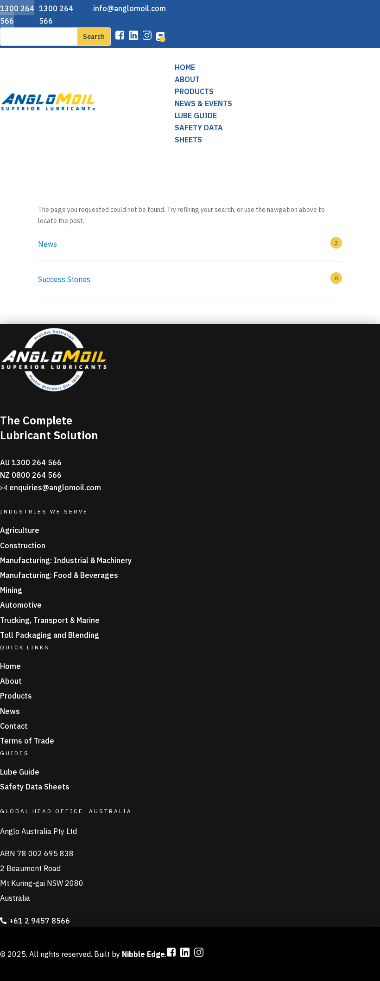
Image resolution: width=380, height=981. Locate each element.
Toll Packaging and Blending (49, 635)
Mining (11, 590)
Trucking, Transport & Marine (50, 620)
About (187, 79)
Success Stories (64, 279)
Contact (14, 726)
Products (194, 91)
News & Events (203, 103)
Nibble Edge (143, 954)
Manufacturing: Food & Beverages (59, 575)
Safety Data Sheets (35, 786)
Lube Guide (196, 115)
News (47, 244)
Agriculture (19, 530)
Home (185, 67)
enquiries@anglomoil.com (55, 487)
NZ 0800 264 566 (31, 475)
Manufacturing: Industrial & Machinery (66, 560)
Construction (22, 545)
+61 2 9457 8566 (39, 920)
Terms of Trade (27, 740)
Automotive (21, 604)
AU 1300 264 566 (31, 462)
